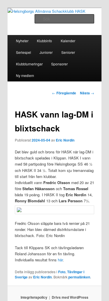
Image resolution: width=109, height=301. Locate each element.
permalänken (79, 277)
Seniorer (68, 52)
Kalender (68, 40)
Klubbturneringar (29, 63)
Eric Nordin (65, 140)
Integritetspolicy (34, 297)
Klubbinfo (44, 40)
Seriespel (23, 52)
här (60, 260)
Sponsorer (59, 63)
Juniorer (46, 52)
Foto (61, 271)
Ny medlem (25, 75)
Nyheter (22, 40)
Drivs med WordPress (70, 297)
